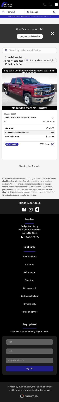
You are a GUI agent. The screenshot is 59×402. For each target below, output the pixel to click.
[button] (45, 4)
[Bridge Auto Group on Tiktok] (36, 209)
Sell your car (30, 272)
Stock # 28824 (10, 114)
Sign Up (29, 368)
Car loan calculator (29, 296)
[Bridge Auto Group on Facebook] (23, 209)
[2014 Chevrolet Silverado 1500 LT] (29, 89)
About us (29, 264)
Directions (30, 280)
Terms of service (29, 312)
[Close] (52, 33)
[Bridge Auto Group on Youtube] (29, 209)
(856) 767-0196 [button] (32, 237)
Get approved (29, 288)
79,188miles (49, 121)
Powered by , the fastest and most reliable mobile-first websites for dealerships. (29, 388)
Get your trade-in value (30, 36)
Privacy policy (29, 304)
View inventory (29, 256)
